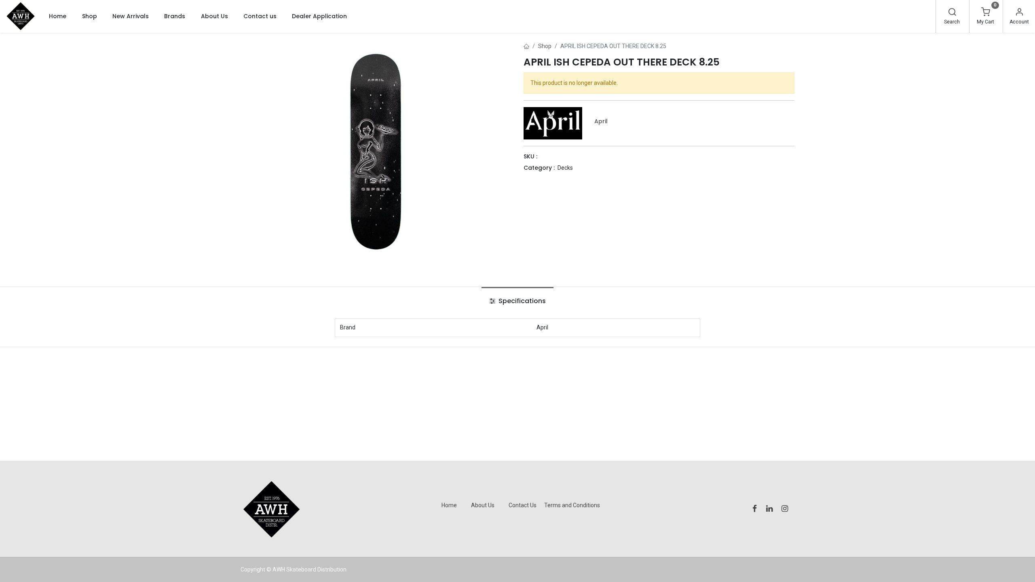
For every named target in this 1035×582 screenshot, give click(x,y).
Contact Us (523, 505)
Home (449, 505)
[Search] (952, 13)
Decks (565, 167)
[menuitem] (57, 16)
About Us (482, 505)
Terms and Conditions (572, 505)
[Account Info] (1019, 13)
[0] (985, 13)
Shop (544, 46)
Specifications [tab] (521, 301)
